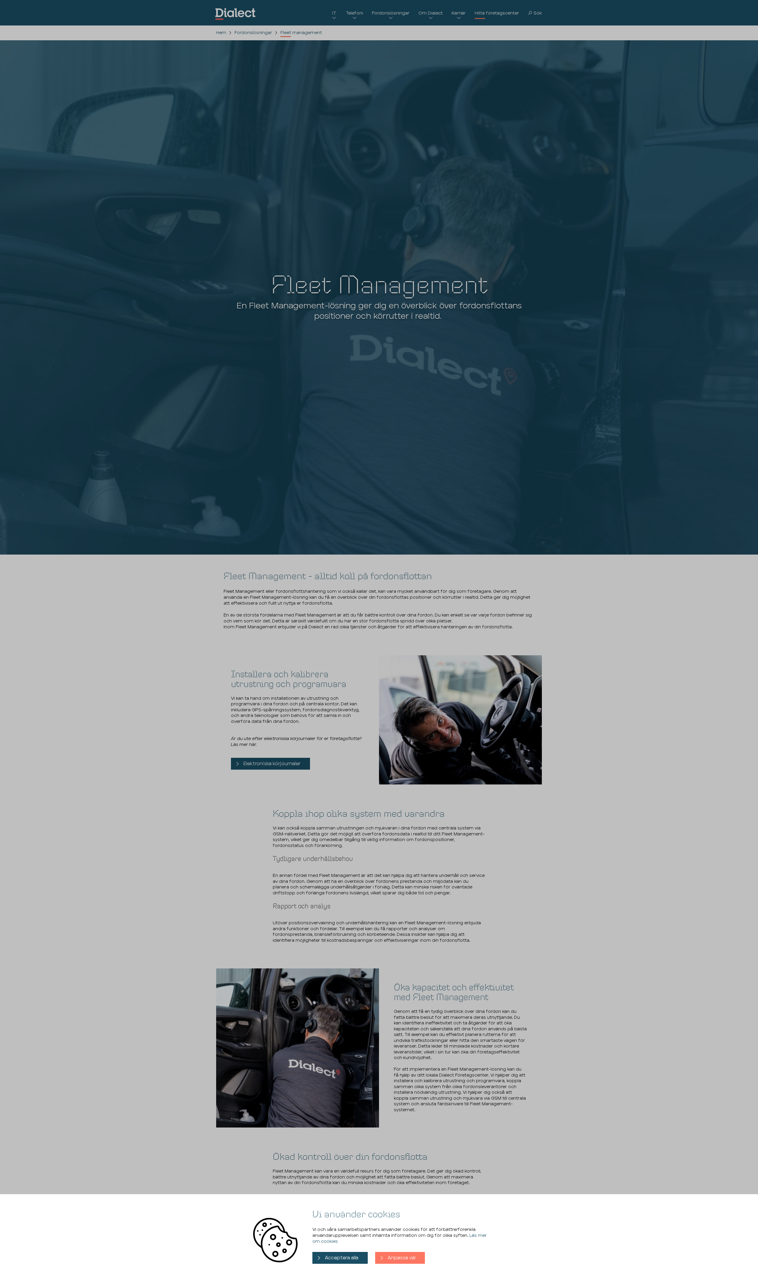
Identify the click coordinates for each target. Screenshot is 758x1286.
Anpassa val (401, 1257)
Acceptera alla (341, 1257)
